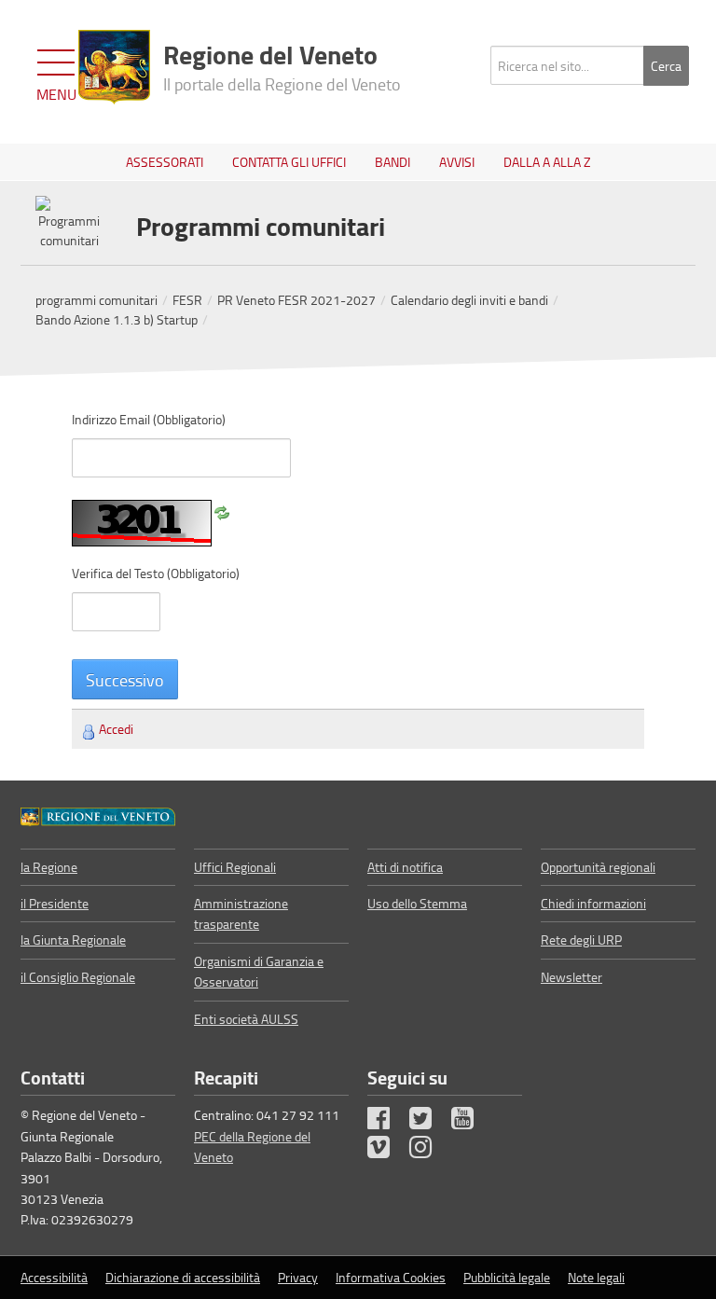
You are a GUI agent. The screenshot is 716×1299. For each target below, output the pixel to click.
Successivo (125, 680)
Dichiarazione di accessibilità (182, 1277)
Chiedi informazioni (593, 903)
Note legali (596, 1277)
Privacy (298, 1277)
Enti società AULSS (246, 1019)
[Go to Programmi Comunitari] (98, 814)
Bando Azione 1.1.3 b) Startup (116, 319)
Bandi (392, 162)
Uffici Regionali (235, 867)
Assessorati (164, 162)
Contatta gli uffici (289, 162)
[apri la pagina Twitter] (428, 1122)
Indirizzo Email (149, 419)
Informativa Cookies (391, 1277)
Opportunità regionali (598, 867)
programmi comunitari (96, 300)
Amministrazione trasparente (241, 913)
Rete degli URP (581, 939)
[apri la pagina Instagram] (428, 1151)
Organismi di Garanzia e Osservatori (259, 971)
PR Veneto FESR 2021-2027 (296, 300)
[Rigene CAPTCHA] (221, 509)
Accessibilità (54, 1277)
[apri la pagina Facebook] (386, 1122)
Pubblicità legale (506, 1277)
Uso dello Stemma (417, 903)
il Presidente (55, 903)
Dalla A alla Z (547, 162)
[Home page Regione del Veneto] (114, 67)
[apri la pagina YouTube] (470, 1122)
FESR (187, 300)
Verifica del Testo (156, 573)
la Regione (49, 867)
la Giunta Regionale (73, 939)
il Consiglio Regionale (78, 977)
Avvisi (457, 162)
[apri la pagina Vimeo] (386, 1151)
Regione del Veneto (282, 65)
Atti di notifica (405, 867)
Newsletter (571, 977)
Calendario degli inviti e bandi (469, 300)
